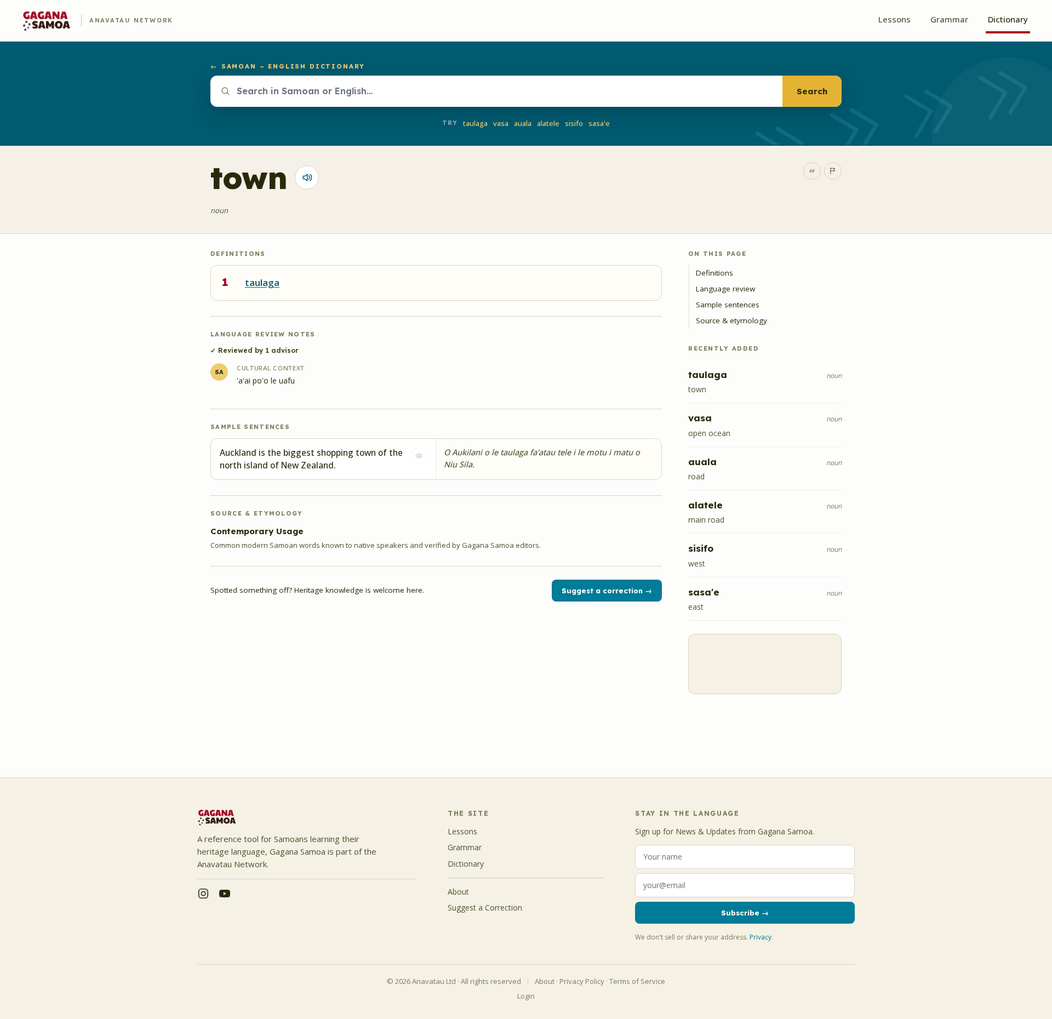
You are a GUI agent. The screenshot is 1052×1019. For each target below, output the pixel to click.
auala (522, 123)
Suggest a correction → (607, 590)
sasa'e (599, 123)
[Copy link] (812, 171)
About (458, 891)
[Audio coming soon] (418, 456)
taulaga (475, 123)
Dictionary (1008, 19)
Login (526, 996)
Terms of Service (637, 981)
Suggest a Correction (485, 907)
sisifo (574, 123)
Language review (725, 289)
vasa (500, 123)
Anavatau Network (131, 20)
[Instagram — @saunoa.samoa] (203, 894)
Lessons (894, 19)
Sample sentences (727, 305)
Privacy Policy (581, 981)
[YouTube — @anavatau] (224, 893)
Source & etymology (731, 320)
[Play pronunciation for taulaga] (307, 177)
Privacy (760, 937)
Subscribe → (745, 912)
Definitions (714, 273)
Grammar (949, 19)
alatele (548, 123)
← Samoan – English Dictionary (287, 66)
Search (812, 91)
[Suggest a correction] (833, 171)
